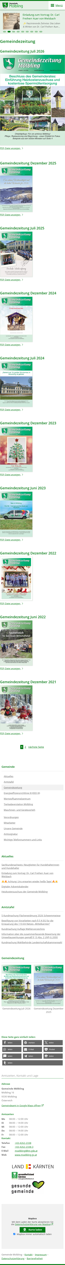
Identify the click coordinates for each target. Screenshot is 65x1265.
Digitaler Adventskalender (15, 886)
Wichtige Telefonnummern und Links (23, 839)
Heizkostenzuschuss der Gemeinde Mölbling (25, 891)
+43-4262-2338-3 (24, 1146)
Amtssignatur (11, 833)
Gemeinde (8, 766)
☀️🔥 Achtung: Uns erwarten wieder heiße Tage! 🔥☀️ (30, 881)
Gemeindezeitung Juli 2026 (16, 1008)
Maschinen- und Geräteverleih (19, 809)
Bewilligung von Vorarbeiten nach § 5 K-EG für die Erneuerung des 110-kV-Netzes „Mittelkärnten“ (27, 922)
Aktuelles (8, 776)
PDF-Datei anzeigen (12, 148)
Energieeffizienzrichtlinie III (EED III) (22, 793)
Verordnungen (11, 817)
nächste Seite (36, 747)
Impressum (41, 1254)
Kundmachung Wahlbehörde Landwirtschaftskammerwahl (32, 942)
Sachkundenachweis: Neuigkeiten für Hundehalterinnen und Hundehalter (30, 866)
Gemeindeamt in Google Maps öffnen (23, 1105)
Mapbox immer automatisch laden (34, 1234)
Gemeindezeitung (13, 787)
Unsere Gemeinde (13, 828)
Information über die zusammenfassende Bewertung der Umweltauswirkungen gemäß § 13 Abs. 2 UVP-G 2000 (31, 936)
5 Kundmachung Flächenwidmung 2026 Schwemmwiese (31, 915)
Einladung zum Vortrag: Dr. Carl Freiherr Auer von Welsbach (27, 875)
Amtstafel (9, 781)
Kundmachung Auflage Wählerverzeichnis (23, 928)
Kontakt (28, 1254)
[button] (4, 31)
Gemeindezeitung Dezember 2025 (48, 1010)
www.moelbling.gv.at (26, 1154)
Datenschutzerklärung (13, 1258)
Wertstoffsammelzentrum (17, 798)
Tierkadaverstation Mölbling (18, 804)
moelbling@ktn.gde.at (26, 1150)
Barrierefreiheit (35, 1258)
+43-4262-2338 (23, 1142)
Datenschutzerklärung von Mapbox (34, 1224)
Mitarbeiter (9, 822)
